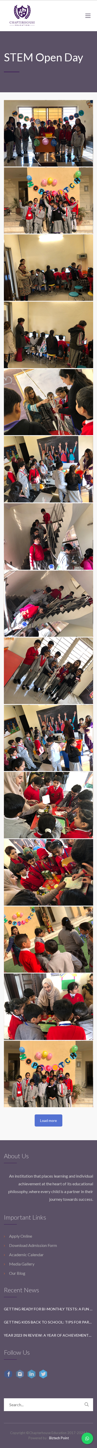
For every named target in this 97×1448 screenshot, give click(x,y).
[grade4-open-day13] (48, 1074)
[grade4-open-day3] (48, 402)
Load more (48, 1120)
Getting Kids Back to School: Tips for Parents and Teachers (48, 1322)
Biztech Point (59, 1438)
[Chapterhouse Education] (22, 15)
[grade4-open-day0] (48, 133)
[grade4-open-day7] (48, 671)
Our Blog (17, 1273)
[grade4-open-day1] (48, 267)
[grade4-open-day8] (48, 738)
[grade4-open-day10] (48, 872)
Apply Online (20, 1236)
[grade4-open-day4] (48, 469)
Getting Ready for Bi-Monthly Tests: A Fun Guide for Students (48, 1309)
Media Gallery (21, 1263)
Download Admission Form (33, 1245)
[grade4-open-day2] (48, 335)
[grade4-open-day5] (48, 536)
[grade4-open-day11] (48, 939)
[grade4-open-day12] (48, 1006)
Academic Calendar (26, 1254)
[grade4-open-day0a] (48, 200)
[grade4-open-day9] (48, 805)
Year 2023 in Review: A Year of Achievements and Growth (48, 1335)
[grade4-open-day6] (48, 603)
